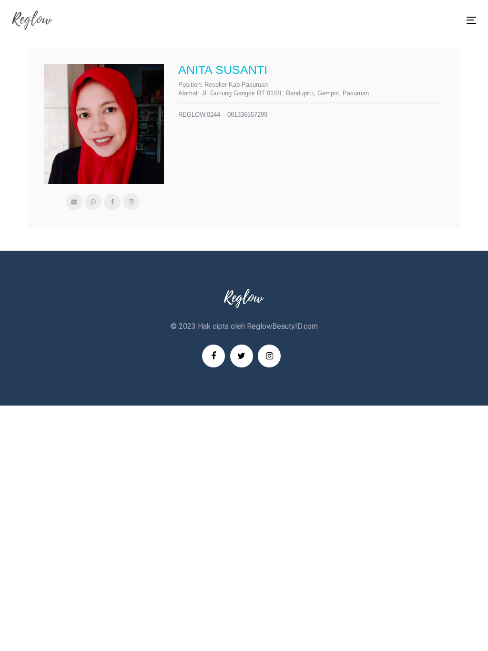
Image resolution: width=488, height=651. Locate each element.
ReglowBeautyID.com (282, 326)
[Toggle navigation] (398, 20)
